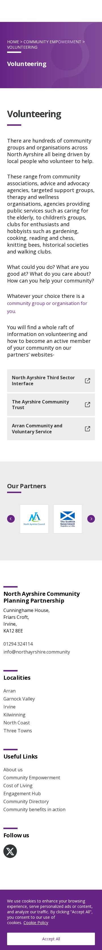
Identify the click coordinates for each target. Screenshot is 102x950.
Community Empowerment (52, 41)
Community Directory (26, 801)
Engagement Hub (22, 793)
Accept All (51, 938)
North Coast (16, 723)
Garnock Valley (19, 699)
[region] (51, 920)
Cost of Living (18, 785)
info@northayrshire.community (36, 652)
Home (13, 41)
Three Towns (17, 731)
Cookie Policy (36, 922)
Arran (9, 691)
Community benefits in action (34, 809)
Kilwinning (14, 715)
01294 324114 (18, 644)
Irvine (9, 707)
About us (13, 769)
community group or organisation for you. (47, 307)
